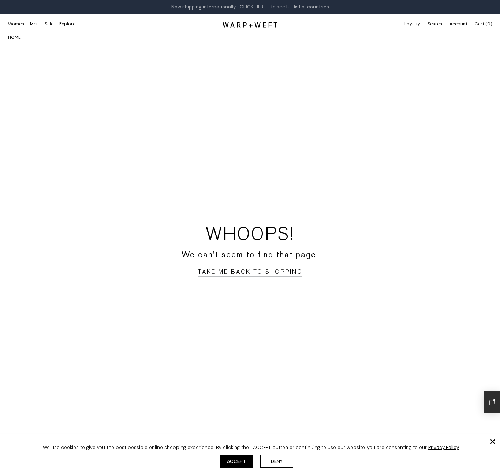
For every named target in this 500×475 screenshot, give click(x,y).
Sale (49, 24)
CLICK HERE (253, 7)
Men (34, 24)
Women (16, 24)
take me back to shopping (250, 271)
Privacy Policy (443, 447)
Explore (67, 24)
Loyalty (412, 24)
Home (14, 37)
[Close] (492, 441)
